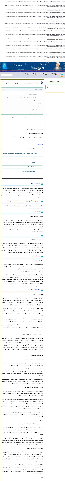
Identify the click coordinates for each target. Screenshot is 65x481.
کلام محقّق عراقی (37, 100)
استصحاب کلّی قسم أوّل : (33, 94)
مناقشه (39, 103)
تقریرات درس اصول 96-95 (54, 81)
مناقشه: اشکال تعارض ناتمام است (34, 110)
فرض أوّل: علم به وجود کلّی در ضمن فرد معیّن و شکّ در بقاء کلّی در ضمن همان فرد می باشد (20, 97)
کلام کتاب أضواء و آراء (36, 106)
